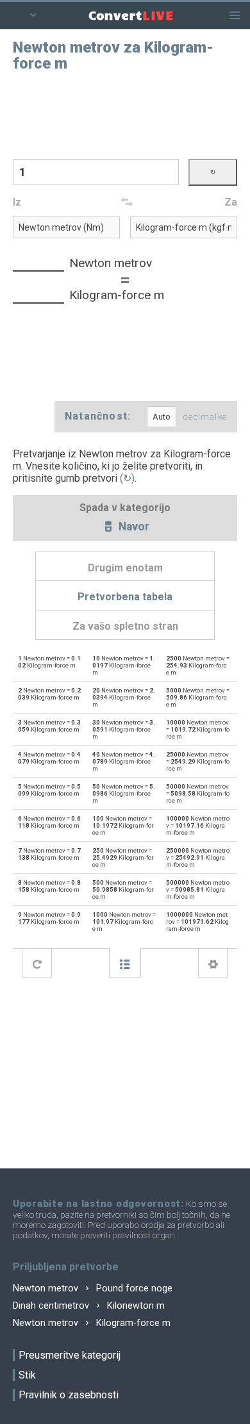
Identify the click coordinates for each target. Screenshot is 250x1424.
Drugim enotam (125, 568)
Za (230, 202)
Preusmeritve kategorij (70, 1355)
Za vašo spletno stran (125, 626)
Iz (17, 202)
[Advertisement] (125, 114)
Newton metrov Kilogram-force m (92, 1323)
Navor (132, 527)
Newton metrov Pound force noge (92, 1288)
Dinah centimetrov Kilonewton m (89, 1305)
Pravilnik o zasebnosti (69, 1395)
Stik (27, 1375)
